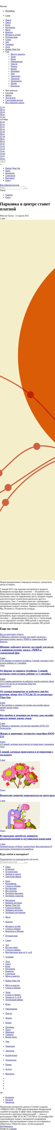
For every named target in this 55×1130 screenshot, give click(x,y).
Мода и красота (18, 54)
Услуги (8, 1069)
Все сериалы (11, 891)
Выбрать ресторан (13, 903)
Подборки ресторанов (15, 912)
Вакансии (9, 1102)
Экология (15, 78)
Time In (14, 64)
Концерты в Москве (14, 931)
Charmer (13, 1129)
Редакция (9, 1097)
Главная (9, 195)
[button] (1, 164)
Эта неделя (10, 98)
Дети (7, 47)
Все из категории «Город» (12, 634)
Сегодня (9, 93)
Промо (14, 83)
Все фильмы (11, 888)
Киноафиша (10, 883)
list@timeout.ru (6, 1126)
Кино (7, 25)
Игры (13, 59)
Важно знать (11, 1037)
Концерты (10, 173)
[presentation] (1, 161)
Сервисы (9, 1034)
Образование (17, 61)
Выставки (9, 178)
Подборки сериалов (14, 896)
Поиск (8, 20)
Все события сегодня (9, 185)
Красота (9, 32)
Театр (13, 56)
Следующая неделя (14, 100)
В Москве (9, 869)
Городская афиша (13, 876)
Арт (7, 42)
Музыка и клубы (13, 35)
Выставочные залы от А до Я (18, 952)
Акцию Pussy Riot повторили (36, 846)
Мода (7, 30)
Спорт (8, 39)
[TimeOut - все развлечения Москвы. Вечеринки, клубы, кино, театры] (6, 4)
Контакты (15, 86)
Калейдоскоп (11, 1055)
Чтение (14, 66)
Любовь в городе (13, 874)
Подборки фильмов (14, 893)
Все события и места (14, 102)
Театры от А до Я (13, 997)
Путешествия (11, 37)
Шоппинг (9, 1032)
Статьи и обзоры (13, 886)
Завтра (8, 95)
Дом (13, 74)
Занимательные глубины (11, 846)
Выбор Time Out (12, 49)
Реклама (9, 1100)
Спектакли (10, 175)
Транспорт (15, 76)
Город (8, 22)
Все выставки (11, 947)
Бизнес (14, 69)
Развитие (9, 971)
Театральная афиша (14, 999)
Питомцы (15, 71)
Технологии (16, 81)
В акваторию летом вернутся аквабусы (26, 847)
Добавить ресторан (14, 910)
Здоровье (9, 44)
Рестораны (10, 27)
